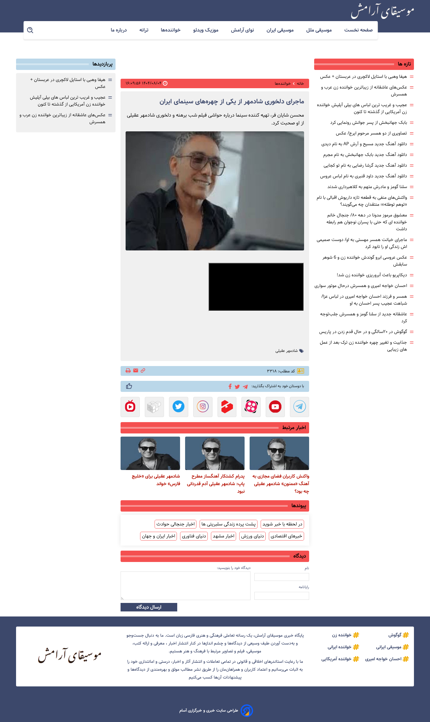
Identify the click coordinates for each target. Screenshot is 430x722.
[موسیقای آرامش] (382, 11)
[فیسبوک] (229, 386)
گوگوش (394, 635)
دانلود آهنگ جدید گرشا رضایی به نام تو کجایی (365, 165)
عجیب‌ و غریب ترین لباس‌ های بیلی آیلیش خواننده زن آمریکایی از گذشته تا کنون (362, 108)
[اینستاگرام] (203, 407)
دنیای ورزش (252, 536)
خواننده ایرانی (340, 647)
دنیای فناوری (194, 536)
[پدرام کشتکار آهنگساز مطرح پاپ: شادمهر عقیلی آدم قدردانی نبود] (215, 453)
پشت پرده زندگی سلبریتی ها (228, 524)
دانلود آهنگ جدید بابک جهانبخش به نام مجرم (365, 154)
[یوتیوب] (275, 407)
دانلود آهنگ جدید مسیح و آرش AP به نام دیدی (364, 143)
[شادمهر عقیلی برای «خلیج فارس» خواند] (150, 453)
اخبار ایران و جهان (158, 536)
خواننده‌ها (171, 30)
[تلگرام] (244, 386)
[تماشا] (227, 407)
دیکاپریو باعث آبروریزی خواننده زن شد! (372, 275)
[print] (129, 371)
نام (307, 568)
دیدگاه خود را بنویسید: (234, 568)
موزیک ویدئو (206, 30)
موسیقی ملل (319, 30)
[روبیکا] (154, 407)
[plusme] (129, 386)
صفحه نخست (358, 30)
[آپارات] (251, 407)
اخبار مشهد (223, 536)
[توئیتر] (236, 386)
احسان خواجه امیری (383, 659)
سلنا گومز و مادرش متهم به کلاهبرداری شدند (367, 186)
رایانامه (304, 587)
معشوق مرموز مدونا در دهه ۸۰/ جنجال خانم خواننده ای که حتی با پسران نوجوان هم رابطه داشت (366, 222)
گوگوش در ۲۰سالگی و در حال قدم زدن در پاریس (363, 331)
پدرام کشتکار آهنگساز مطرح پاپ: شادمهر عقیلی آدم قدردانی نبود (216, 484)
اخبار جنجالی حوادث (175, 524)
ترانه (144, 30)
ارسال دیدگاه (148, 607)
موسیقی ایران (281, 30)
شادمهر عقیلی (286, 351)
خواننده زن (342, 635)
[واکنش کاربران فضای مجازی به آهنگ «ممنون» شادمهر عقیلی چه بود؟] (279, 453)
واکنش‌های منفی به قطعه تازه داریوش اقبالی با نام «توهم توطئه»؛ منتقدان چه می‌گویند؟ (362, 201)
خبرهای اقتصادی (286, 536)
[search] (30, 30)
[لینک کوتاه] (143, 371)
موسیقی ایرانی (388, 647)
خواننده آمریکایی (336, 659)
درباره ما (119, 30)
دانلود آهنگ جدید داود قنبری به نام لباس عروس (363, 176)
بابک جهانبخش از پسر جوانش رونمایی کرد (368, 122)
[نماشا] (130, 407)
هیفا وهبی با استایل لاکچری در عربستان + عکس (363, 76)
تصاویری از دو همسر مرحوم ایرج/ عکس (371, 133)
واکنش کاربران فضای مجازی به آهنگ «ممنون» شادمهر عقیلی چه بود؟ (280, 484)
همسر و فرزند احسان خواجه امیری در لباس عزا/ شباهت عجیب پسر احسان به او (364, 300)
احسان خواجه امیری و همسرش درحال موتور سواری (360, 285)
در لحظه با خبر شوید (282, 524)
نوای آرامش (243, 30)
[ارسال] (136, 371)
